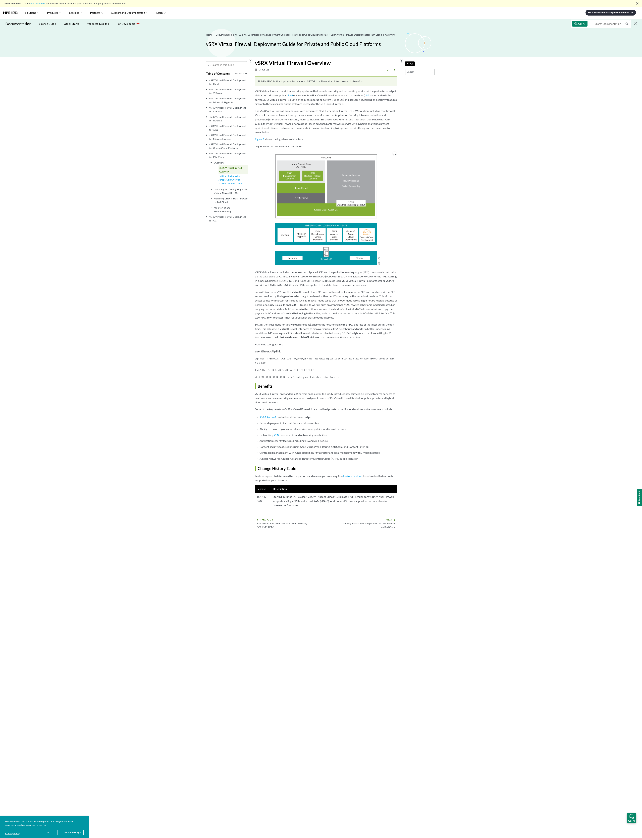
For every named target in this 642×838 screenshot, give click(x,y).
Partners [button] (95, 13)
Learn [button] (159, 13)
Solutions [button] (30, 13)
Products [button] (52, 13)
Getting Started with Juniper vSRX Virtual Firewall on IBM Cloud (230, 180)
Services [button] (74, 13)
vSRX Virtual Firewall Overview (230, 169)
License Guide (47, 23)
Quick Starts (71, 23)
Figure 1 (259, 139)
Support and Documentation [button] (128, 13)
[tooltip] (410, 63)
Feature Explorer (352, 476)
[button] (631, 818)
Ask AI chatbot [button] (37, 3)
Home (209, 34)
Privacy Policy (12, 833)
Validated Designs (98, 23)
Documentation (18, 23)
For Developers (128, 23)
